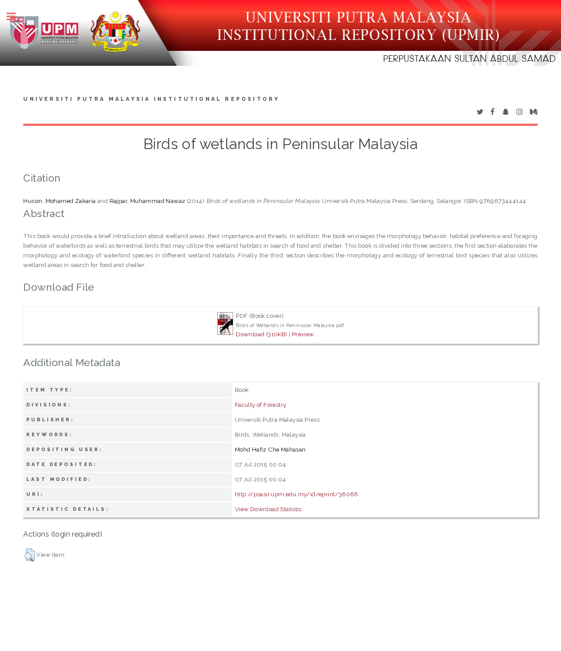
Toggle (16, 16)
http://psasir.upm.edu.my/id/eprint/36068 (297, 494)
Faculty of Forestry (261, 404)
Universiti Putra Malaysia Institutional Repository (151, 99)
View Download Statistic (268, 508)
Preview (303, 334)
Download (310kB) (261, 334)
